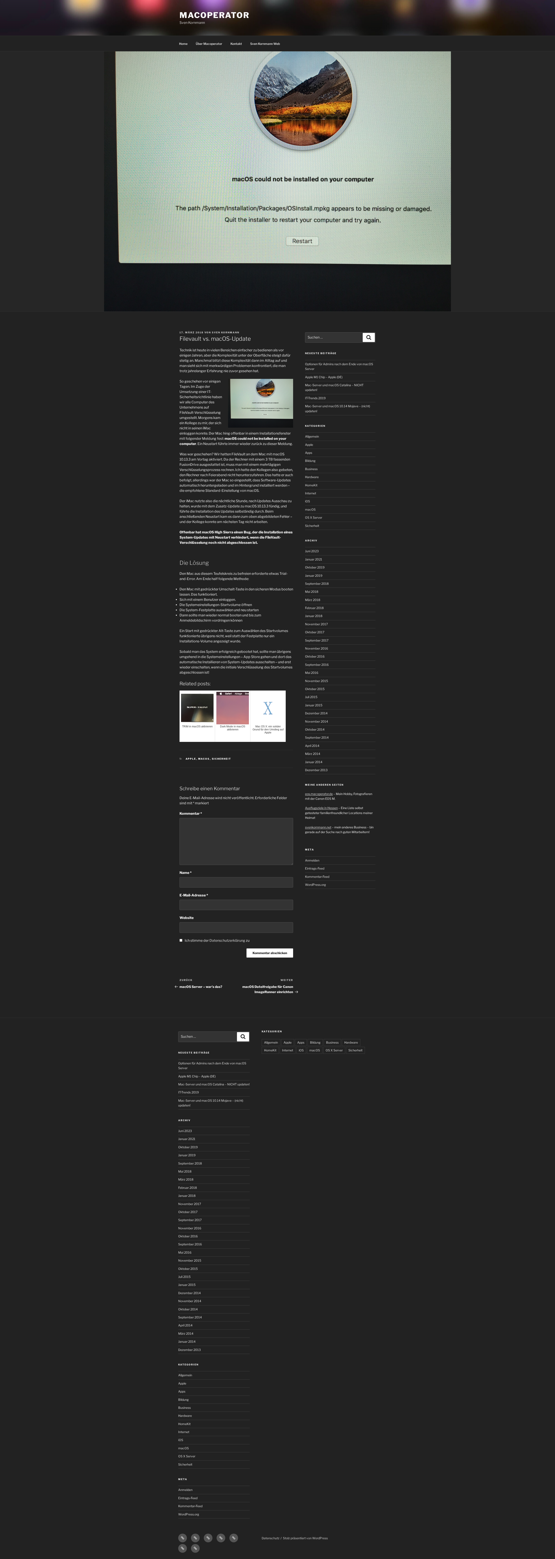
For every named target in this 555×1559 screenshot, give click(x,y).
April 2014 (312, 746)
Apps (308, 453)
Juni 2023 (312, 551)
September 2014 (317, 737)
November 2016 (316, 648)
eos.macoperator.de (319, 794)
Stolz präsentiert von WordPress (305, 1538)
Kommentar (191, 813)
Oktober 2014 (315, 729)
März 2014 (312, 754)
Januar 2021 (313, 559)
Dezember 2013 (316, 770)
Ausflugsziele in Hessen (321, 808)
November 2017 (316, 624)
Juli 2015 (311, 697)
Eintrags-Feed (314, 868)
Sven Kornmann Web (265, 44)
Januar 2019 (313, 575)
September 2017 (316, 640)
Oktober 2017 (314, 632)
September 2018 (317, 583)
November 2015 (316, 681)
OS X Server (313, 517)
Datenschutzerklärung (227, 940)
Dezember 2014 (316, 713)
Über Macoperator (209, 44)
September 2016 (317, 664)
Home (183, 44)
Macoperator (215, 15)
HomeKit (311, 485)
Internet (310, 493)
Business (311, 469)
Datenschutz (270, 1538)
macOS (204, 758)
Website (187, 918)
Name (186, 873)
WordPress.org (315, 884)
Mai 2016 (311, 672)
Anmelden (312, 860)
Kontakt (236, 44)
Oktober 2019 (315, 567)
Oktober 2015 (315, 689)
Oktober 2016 (315, 656)
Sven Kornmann (225, 332)
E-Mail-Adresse (194, 895)
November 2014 (316, 721)
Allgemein (312, 436)
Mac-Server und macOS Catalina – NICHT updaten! (214, 1084)
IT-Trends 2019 (315, 398)
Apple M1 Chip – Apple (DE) (324, 377)
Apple (191, 758)
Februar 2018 (314, 608)
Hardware (312, 477)
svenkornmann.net (318, 827)
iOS (307, 501)
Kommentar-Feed (317, 876)
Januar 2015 (313, 705)
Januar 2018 (313, 616)
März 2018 (312, 600)
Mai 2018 (311, 591)
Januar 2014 (313, 762)
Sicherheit (221, 758)
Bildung (310, 461)
